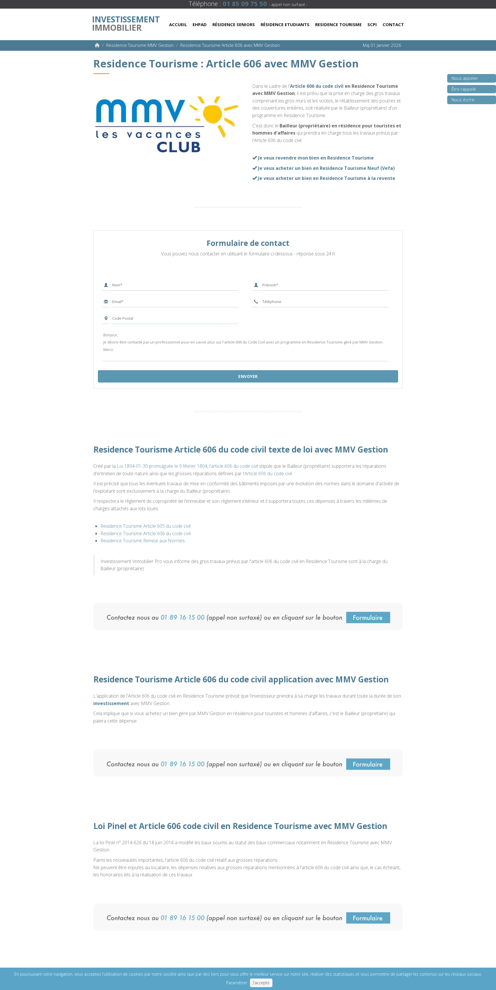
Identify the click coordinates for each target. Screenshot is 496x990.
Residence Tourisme (338, 24)
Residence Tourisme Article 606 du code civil (145, 533)
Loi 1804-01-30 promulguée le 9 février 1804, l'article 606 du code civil (187, 466)
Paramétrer (236, 982)
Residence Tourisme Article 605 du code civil (145, 526)
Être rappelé (464, 89)
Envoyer (248, 376)
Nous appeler (465, 78)
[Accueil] (97, 45)
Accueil (178, 24)
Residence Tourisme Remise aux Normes (142, 540)
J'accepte (261, 982)
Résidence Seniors (233, 24)
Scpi (372, 24)
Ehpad (200, 24)
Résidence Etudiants (285, 24)
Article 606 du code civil (317, 86)
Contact (393, 24)
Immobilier (126, 22)
